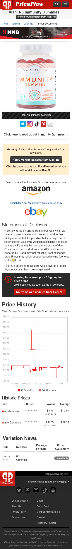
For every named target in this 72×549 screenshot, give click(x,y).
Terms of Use (18, 517)
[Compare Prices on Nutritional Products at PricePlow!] (8, 477)
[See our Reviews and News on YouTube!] (53, 490)
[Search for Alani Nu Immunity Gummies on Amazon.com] (36, 190)
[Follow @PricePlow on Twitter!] (19, 490)
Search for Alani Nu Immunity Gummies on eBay (36, 203)
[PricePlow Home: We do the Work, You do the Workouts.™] (10, 7)
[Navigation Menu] (65, 4)
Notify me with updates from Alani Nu (36, 16)
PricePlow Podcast (46, 522)
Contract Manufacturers (48, 511)
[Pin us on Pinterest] (27, 490)
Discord (41, 517)
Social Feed (43, 506)
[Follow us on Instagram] (36, 490)
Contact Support (20, 500)
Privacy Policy (19, 511)
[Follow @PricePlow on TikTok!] (44, 490)
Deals (40, 500)
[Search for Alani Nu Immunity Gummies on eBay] (36, 211)
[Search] (57, 4)
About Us (16, 506)
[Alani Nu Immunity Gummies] (36, 76)
